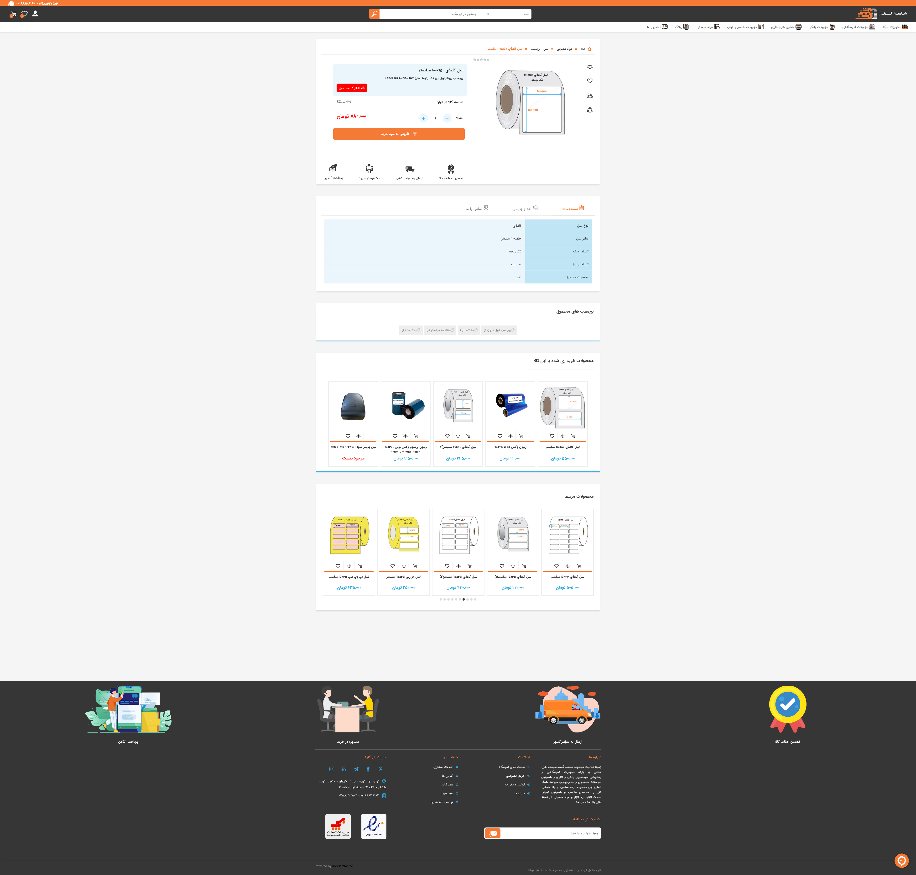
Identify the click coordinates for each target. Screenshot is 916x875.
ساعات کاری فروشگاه (512, 766)
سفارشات (447, 784)
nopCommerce (342, 866)
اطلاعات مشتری (443, 766)
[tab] (573, 208)
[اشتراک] (492, 833)
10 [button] (441, 599)
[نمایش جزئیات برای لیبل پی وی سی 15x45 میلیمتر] (349, 535)
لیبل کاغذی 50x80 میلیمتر (563, 446)
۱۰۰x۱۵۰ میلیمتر (440, 330)
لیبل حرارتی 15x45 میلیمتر (404, 576)
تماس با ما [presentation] (475, 209)
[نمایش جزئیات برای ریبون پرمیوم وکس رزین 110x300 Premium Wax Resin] (405, 406)
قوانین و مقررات (515, 784)
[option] (567, 552)
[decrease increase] (435, 118)
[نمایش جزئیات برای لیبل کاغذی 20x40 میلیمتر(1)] (458, 406)
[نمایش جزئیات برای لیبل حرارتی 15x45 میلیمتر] (403, 535)
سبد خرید (13, 14)
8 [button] (448, 599)
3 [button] (467, 599)
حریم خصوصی (515, 775)
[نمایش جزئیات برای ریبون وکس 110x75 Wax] (510, 406)
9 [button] (444, 599)
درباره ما (520, 793)
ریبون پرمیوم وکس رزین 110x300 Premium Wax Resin (406, 449)
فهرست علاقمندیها (442, 802)
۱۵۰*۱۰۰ (469, 330)
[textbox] (427, 14)
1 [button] (475, 599)
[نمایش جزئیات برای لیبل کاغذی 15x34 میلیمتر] (567, 535)
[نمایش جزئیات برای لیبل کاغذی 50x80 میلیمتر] (563, 406)
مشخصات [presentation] (570, 209)
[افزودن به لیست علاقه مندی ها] (589, 81)
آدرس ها (447, 775)
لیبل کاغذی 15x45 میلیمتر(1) (512, 576)
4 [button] (464, 599)
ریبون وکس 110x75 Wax (510, 446)
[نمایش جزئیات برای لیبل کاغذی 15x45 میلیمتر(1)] (512, 535)
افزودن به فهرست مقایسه (562, 436)
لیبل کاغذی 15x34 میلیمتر (567, 576)
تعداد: (459, 118)
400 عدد (412, 330)
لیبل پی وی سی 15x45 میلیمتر (349, 576)
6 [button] (456, 599)
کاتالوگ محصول (349, 88)
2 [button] (471, 599)
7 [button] (452, 599)
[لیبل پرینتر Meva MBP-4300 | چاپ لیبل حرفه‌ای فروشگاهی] (353, 406)
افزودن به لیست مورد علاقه (552, 436)
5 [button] (460, 599)
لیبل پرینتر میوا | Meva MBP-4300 (353, 446)
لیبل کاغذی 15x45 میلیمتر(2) (458, 576)
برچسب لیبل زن (500, 330)
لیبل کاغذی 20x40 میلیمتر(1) (458, 446)
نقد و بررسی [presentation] (522, 209)
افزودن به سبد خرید (573, 436)
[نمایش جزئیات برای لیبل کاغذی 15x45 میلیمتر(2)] (458, 535)
